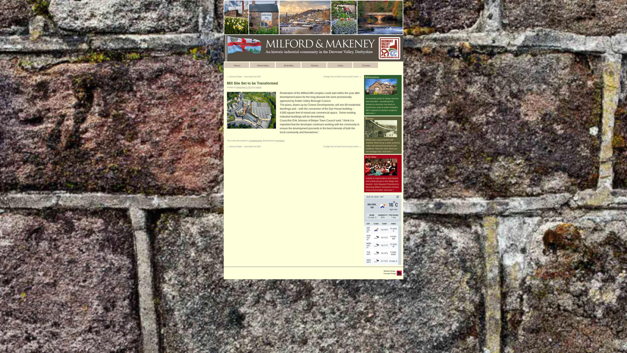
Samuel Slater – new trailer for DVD (244, 76)
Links (340, 65)
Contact (366, 65)
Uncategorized (255, 140)
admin (259, 87)
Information (263, 65)
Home (237, 65)
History (314, 65)
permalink (280, 140)
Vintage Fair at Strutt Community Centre (342, 76)
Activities (289, 65)
